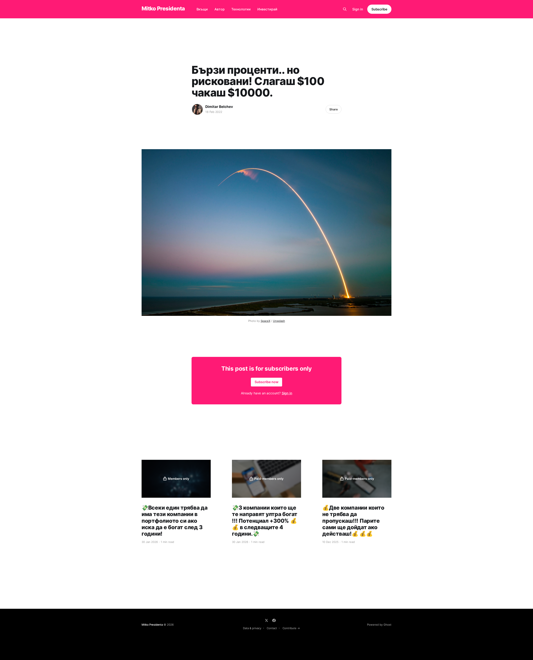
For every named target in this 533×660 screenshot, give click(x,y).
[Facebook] (274, 620)
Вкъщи (202, 9)
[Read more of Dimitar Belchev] (197, 109)
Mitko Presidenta (163, 8)
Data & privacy (252, 628)
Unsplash (279, 320)
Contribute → (291, 628)
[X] (266, 620)
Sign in (357, 9)
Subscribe (379, 9)
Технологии (241, 9)
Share (333, 109)
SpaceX (265, 320)
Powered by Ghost (379, 624)
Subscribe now (266, 382)
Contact (272, 628)
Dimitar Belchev (219, 107)
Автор (219, 9)
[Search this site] (344, 9)
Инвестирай (267, 9)
